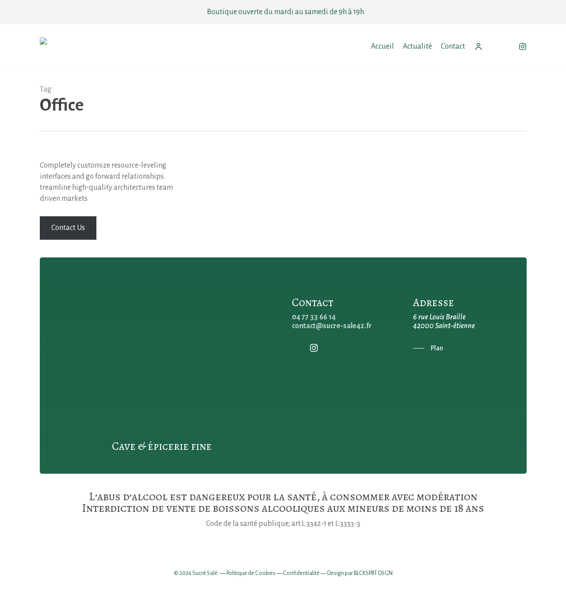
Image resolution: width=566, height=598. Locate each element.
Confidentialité (301, 573)
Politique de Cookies (250, 573)
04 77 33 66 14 (314, 317)
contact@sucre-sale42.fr (332, 326)
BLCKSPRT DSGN (373, 573)
